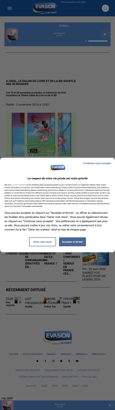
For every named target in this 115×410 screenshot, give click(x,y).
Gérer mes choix (42, 241)
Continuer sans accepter (97, 163)
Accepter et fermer (72, 241)
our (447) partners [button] (18, 184)
